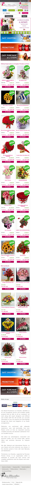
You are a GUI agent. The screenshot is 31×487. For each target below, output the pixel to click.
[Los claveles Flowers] (8, 8)
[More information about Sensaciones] (23, 254)
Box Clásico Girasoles (8, 105)
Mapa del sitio (19, 482)
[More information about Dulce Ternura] (8, 178)
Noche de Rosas (22, 357)
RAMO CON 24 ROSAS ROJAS (22, 230)
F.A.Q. (13, 482)
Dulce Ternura (8, 180)
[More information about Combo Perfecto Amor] (23, 306)
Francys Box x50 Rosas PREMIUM (23, 206)
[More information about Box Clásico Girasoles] (8, 104)
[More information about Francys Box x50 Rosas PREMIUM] (23, 204)
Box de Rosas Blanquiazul (23, 105)
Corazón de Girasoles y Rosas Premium (7, 333)
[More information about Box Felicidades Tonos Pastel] (23, 281)
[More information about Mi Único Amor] (8, 356)
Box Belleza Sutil (22, 80)
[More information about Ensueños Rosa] (8, 204)
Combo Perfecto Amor (23, 307)
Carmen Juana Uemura (7, 484)
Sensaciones (23, 255)
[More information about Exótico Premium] (23, 331)
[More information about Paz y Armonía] (8, 228)
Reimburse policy (6, 482)
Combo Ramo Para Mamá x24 (22, 155)
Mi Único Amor (8, 357)
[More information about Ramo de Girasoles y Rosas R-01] (8, 254)
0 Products (25, 13)
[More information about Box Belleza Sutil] (23, 79)
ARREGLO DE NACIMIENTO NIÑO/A (8, 81)
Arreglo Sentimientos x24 (7, 282)
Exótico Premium (23, 332)
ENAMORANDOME (23, 180)
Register (20, 10)
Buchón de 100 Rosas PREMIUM (8, 156)
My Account (11, 10)
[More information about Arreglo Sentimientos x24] (8, 281)
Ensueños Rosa (7, 205)
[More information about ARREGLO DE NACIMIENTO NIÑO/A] (8, 79)
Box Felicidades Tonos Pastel (22, 282)
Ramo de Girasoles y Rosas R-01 (8, 256)
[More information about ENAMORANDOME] (23, 178)
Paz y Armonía (8, 230)
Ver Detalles (8, 86)
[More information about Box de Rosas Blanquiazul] (23, 104)
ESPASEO (16, 484)
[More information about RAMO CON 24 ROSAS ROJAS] (23, 228)
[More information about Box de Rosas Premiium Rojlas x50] (8, 129)
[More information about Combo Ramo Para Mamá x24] (23, 154)
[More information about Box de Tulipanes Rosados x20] (23, 129)
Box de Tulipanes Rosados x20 (23, 130)
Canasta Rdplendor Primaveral (8, 307)
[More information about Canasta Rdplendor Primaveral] (8, 306)
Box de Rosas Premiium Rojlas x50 (8, 131)
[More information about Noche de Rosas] (23, 356)
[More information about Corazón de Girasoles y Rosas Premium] (8, 331)
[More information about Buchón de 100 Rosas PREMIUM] (8, 154)
